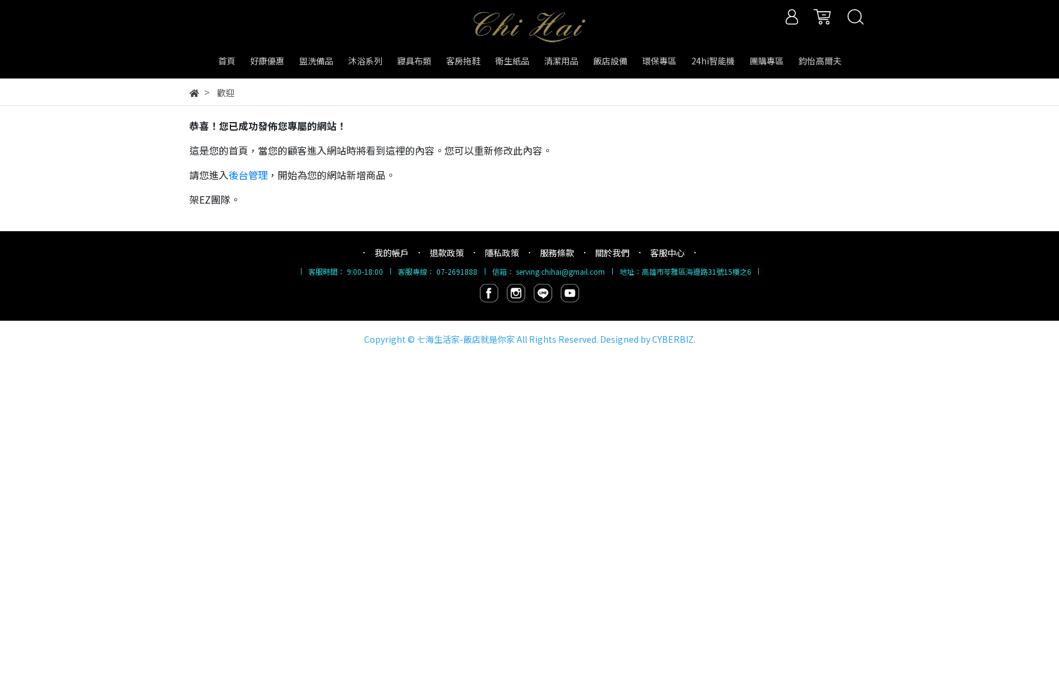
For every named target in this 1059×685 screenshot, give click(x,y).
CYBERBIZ (673, 339)
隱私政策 (502, 253)
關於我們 (612, 253)
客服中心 (667, 253)
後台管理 (248, 174)
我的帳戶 (391, 253)
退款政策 (447, 253)
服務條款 (557, 253)
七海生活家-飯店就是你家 (466, 339)
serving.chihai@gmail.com (560, 271)
